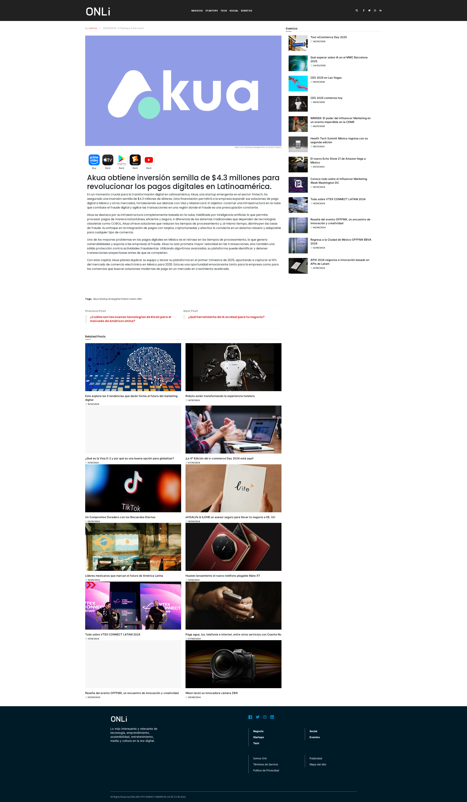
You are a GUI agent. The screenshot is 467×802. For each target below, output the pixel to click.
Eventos (246, 10)
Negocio (197, 10)
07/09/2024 (194, 638)
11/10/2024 (93, 462)
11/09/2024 (194, 580)
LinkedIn (272, 717)
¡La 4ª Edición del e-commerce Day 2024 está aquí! (219, 458)
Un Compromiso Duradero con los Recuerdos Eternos (120, 517)
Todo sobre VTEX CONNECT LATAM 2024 (112, 634)
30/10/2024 (318, 187)
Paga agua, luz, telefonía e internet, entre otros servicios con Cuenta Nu (233, 634)
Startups (211, 10)
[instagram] (375, 10)
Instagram (265, 717)
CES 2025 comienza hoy (326, 98)
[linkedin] (380, 10)
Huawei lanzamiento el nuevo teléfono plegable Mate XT (223, 575)
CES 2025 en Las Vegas (326, 77)
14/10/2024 (194, 400)
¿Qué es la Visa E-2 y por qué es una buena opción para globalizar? (129, 458)
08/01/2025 (318, 102)
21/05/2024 (318, 268)
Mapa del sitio (318, 764)
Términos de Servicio (265, 764)
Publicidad (316, 758)
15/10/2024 (93, 404)
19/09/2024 (194, 521)
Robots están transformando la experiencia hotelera (220, 396)
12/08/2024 (318, 247)
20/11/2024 (318, 166)
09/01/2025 (318, 81)
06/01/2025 (318, 126)
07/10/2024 (194, 462)
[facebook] (363, 10)
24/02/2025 (319, 65)
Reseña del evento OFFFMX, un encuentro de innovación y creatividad (132, 693)
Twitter (257, 717)
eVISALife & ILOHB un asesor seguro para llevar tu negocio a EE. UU (230, 517)
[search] (358, 10)
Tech (224, 10)
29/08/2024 (194, 697)
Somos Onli (260, 758)
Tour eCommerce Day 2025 (328, 37)
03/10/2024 (93, 521)
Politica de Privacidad (266, 770)
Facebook (250, 717)
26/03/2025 (318, 41)
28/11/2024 (318, 146)
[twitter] (369, 10)
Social (233, 10)
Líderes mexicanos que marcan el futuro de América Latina (124, 575)
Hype (89, 513)
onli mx (93, 28)
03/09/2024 (93, 697)
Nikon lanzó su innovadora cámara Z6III (212, 693)
